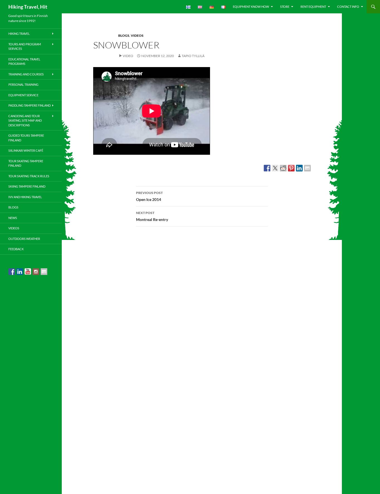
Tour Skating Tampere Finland (25, 163)
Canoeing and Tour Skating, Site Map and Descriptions (25, 120)
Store (284, 6)
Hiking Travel (19, 33)
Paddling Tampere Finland (29, 105)
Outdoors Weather (24, 238)
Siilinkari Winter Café (25, 150)
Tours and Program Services (24, 46)
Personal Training (23, 84)
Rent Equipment (313, 6)
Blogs (123, 35)
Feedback (16, 249)
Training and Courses (26, 74)
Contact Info (348, 6)
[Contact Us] (44, 271)
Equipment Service (23, 95)
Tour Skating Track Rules (28, 176)
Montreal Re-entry (152, 216)
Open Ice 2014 (149, 196)
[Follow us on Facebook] (11, 271)
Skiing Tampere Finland (26, 186)
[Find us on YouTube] (27, 271)
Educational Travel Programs (24, 61)
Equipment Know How (251, 6)
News (12, 218)
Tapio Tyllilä (193, 56)
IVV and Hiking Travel (25, 197)
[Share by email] (307, 168)
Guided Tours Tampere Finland (26, 138)
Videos (137, 35)
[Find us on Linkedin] (19, 271)
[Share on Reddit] (283, 168)
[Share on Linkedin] (299, 168)
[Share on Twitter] (275, 168)
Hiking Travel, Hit (27, 7)
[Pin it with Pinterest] (291, 168)
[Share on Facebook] (267, 168)
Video (128, 56)
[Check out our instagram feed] (36, 271)
